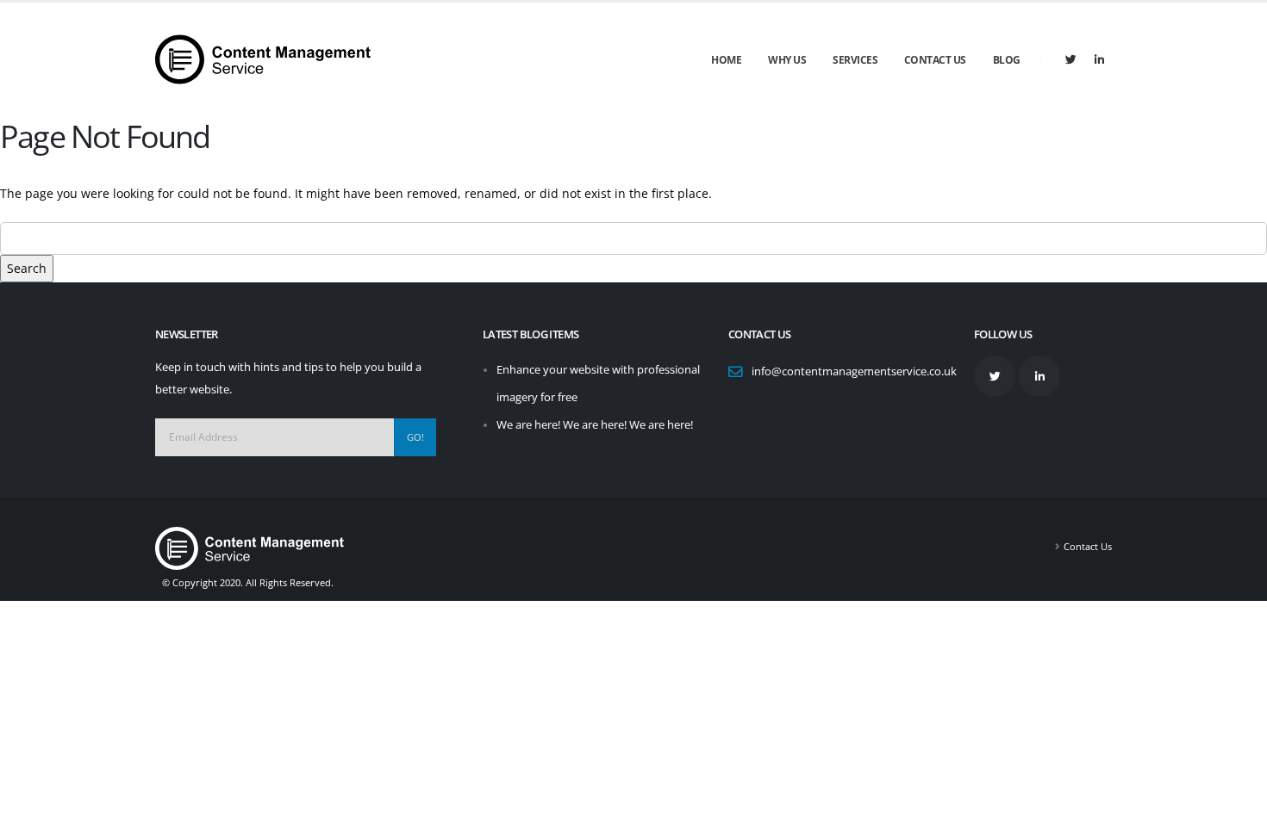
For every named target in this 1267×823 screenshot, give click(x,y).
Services (855, 60)
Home (726, 60)
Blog (1006, 60)
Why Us (787, 60)
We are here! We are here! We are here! (594, 425)
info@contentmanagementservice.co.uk (854, 371)
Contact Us (935, 60)
